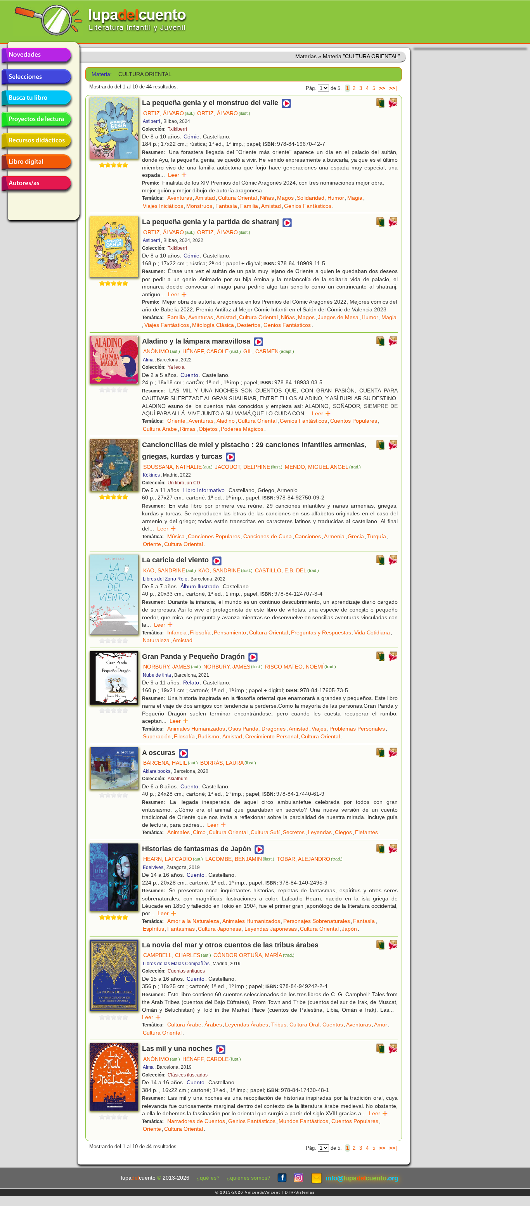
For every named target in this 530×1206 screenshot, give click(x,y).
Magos (285, 198)
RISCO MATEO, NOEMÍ (300, 666)
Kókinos (151, 475)
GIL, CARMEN (268, 351)
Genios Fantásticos (307, 206)
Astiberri (151, 121)
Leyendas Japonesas (270, 929)
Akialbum (177, 778)
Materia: (102, 74)
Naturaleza (156, 640)
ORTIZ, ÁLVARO (169, 113)
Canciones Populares (214, 536)
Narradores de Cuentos (196, 1121)
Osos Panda (243, 729)
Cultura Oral (304, 1024)
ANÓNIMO (161, 351)
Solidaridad (310, 198)
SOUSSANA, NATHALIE (178, 467)
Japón (349, 929)
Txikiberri (177, 129)
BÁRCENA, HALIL (170, 763)
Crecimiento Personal (271, 736)
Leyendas (320, 832)
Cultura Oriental (237, 198)
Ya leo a (176, 367)
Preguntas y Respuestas (321, 632)
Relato (191, 682)
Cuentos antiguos (186, 971)
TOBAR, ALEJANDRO (310, 859)
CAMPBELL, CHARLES (177, 955)
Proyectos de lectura (36, 119)
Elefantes (366, 832)
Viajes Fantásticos (166, 325)
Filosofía (200, 632)
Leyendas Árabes (246, 1024)
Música (176, 536)
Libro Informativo (204, 490)
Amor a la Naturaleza (193, 921)
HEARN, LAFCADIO (173, 859)
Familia (249, 206)
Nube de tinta (157, 675)
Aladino (226, 421)
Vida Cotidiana (372, 632)
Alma (148, 360)
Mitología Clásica (213, 325)
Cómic (191, 136)
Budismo (208, 736)
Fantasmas (181, 929)
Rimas (188, 429)
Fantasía (226, 206)
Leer (177, 175)
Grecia (356, 536)
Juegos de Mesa (338, 317)
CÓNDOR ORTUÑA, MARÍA (253, 955)
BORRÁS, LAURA (228, 763)
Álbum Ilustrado (199, 586)
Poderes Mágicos (242, 429)
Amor (380, 1024)
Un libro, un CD (184, 483)
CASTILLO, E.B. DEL (287, 570)
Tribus (278, 1024)
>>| (393, 88)
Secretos (294, 832)
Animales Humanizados (196, 729)
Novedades (36, 55)
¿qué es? (208, 1178)
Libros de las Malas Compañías (176, 963)
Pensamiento (230, 632)
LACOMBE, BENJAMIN (239, 859)
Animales (178, 832)
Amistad (205, 198)
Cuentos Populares (353, 421)
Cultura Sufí (265, 832)
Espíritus (153, 929)
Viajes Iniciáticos (163, 206)
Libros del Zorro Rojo (165, 579)
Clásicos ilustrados (188, 1075)
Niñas (267, 198)
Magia (354, 198)
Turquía (376, 536)
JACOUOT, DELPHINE (248, 467)
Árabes (213, 1024)
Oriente (176, 421)
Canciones (308, 536)
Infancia (177, 632)
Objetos (208, 429)
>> (382, 88)
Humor (335, 198)
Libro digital (36, 162)
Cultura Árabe (160, 429)
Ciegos (343, 832)
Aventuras (179, 198)
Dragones (274, 729)
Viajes (319, 729)
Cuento (189, 375)
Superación (157, 736)
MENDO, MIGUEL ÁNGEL (323, 467)
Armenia (334, 536)
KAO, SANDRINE (169, 570)
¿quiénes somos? (248, 1178)
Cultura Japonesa (219, 929)
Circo (199, 832)
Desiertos (248, 325)
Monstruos (199, 206)
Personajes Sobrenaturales (316, 921)
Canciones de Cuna (267, 536)
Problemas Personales (357, 729)
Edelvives (153, 867)
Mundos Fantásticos (303, 1121)
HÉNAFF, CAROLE (211, 351)
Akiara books (156, 771)
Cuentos (332, 1024)
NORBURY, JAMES (172, 666)
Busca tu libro (36, 98)
